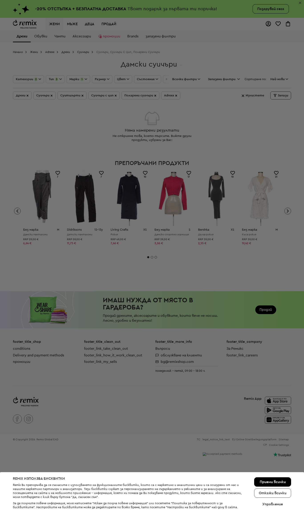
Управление (272, 504)
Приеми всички (273, 482)
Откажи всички (272, 493)
